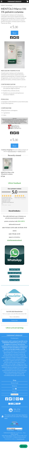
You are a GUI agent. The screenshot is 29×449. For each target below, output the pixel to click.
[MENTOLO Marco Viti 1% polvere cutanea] (14, 54)
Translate (19, 430)
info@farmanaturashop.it (19, 437)
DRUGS (3, 5)
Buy (14, 32)
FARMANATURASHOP (14, 1)
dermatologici (9, 5)
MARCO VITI (22, 151)
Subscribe (14, 320)
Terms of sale (14, 383)
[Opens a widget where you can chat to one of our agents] (23, 446)
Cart (13, 389)
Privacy (14, 391)
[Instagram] (13, 399)
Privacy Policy (15, 394)
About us (14, 386)
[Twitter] (10, 399)
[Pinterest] (17, 399)
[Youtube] (21, 399)
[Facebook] (6, 399)
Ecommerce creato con (14, 439)
